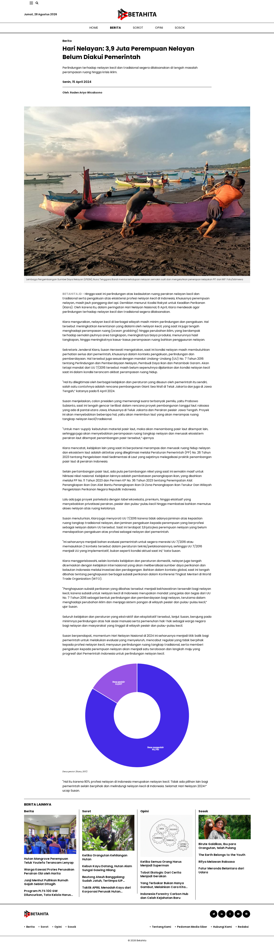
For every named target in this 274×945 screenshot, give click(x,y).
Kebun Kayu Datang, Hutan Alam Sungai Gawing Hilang (107, 868)
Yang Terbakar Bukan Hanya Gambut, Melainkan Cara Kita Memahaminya (162, 887)
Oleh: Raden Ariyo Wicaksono (82, 92)
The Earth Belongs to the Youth (222, 855)
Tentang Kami (161, 926)
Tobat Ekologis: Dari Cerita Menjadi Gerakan (160, 874)
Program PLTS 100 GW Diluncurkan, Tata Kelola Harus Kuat (47, 895)
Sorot (138, 28)
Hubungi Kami (222, 926)
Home (93, 28)
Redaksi (243, 926)
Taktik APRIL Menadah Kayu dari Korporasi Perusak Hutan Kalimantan (106, 891)
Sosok (180, 28)
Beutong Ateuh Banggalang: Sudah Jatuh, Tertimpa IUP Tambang (103, 881)
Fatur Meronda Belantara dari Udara (221, 870)
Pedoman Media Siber (192, 926)
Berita (115, 28)
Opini (159, 28)
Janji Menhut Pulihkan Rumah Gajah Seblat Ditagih (46, 882)
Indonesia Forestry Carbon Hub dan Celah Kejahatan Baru (164, 896)
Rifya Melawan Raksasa (217, 862)
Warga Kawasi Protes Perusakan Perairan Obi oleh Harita (49, 871)
